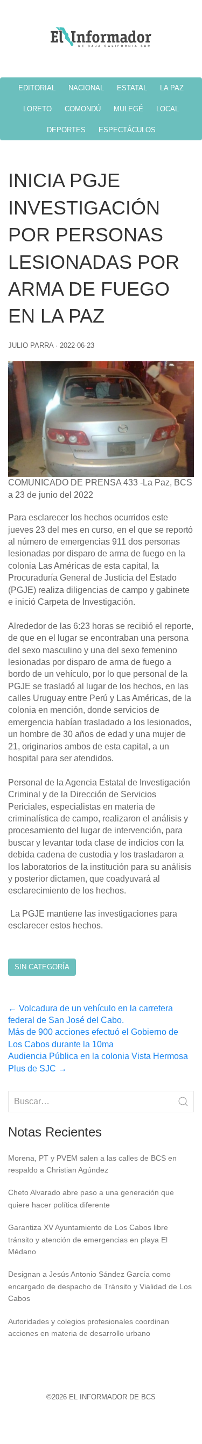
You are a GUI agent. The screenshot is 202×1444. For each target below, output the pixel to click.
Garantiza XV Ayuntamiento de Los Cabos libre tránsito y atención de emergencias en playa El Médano (88, 1239)
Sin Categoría (42, 967)
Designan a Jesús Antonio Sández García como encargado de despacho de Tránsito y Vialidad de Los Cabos (100, 1286)
